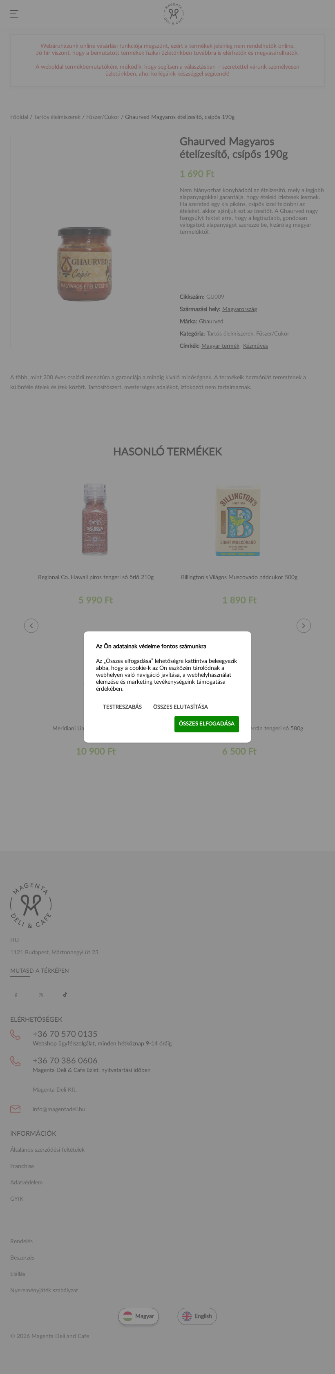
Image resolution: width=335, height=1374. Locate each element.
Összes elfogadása (206, 724)
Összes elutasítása (180, 707)
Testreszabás (122, 707)
